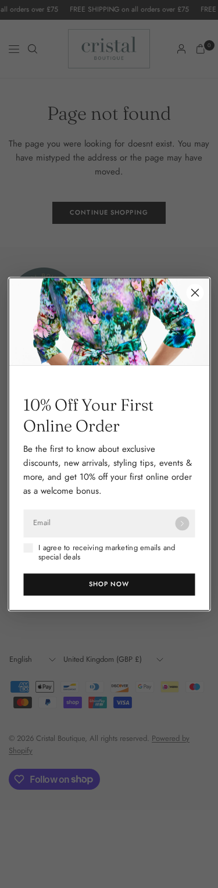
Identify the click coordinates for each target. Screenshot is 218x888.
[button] (109, 584)
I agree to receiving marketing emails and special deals (107, 552)
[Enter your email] (182, 523)
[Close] (194, 292)
